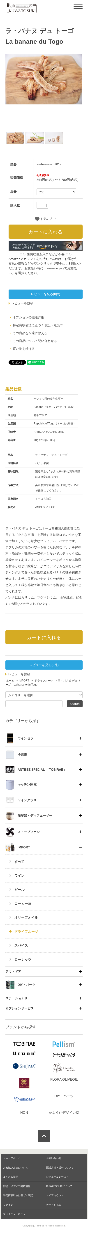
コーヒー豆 (22, 903)
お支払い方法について (15, 1167)
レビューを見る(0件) (45, 294)
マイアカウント (55, 1195)
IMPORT (24, 680)
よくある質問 (10, 1176)
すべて (19, 861)
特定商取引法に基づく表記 (18, 1195)
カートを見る (53, 1204)
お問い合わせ (53, 1158)
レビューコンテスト (57, 1176)
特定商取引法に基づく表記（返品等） (39, 325)
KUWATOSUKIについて (59, 1186)
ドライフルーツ (43, 680)
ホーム (10, 680)
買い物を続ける (24, 348)
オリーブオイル (26, 917)
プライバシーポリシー (15, 1214)
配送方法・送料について (60, 1167)
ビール (19, 889)
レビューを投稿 (22, 303)
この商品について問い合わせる (35, 341)
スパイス (21, 945)
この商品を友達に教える (30, 333)
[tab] (43, 738)
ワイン (19, 875)
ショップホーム (12, 1158)
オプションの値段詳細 (28, 317)
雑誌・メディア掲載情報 (16, 1186)
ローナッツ (22, 959)
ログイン (8, 1204)
